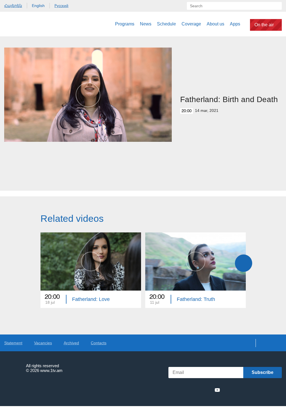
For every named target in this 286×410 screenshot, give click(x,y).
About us (215, 24)
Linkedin (197, 389)
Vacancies (43, 343)
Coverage (191, 24)
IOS (238, 390)
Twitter (186, 389)
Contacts (98, 343)
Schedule (166, 24)
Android (268, 390)
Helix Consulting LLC (28, 388)
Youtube (217, 389)
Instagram (207, 389)
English (38, 5)
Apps (235, 24)
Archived (71, 343)
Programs (124, 24)
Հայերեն (13, 5)
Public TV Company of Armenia (32, 24)
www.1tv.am (51, 370)
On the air (264, 24)
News (145, 24)
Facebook (178, 389)
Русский (61, 5)
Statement (13, 343)
